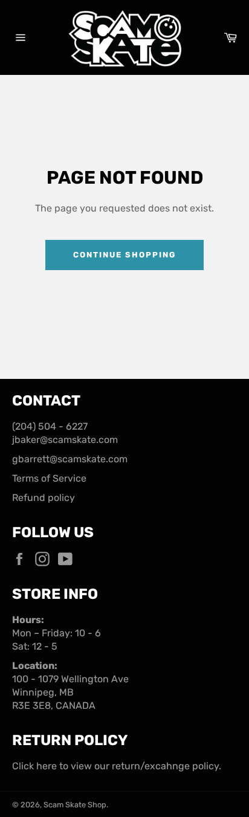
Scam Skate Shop (75, 804)
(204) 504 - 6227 (50, 426)
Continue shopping (124, 254)
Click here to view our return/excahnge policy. (116, 766)
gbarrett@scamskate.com (70, 459)
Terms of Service (49, 478)
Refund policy (43, 497)
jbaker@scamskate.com (65, 439)
